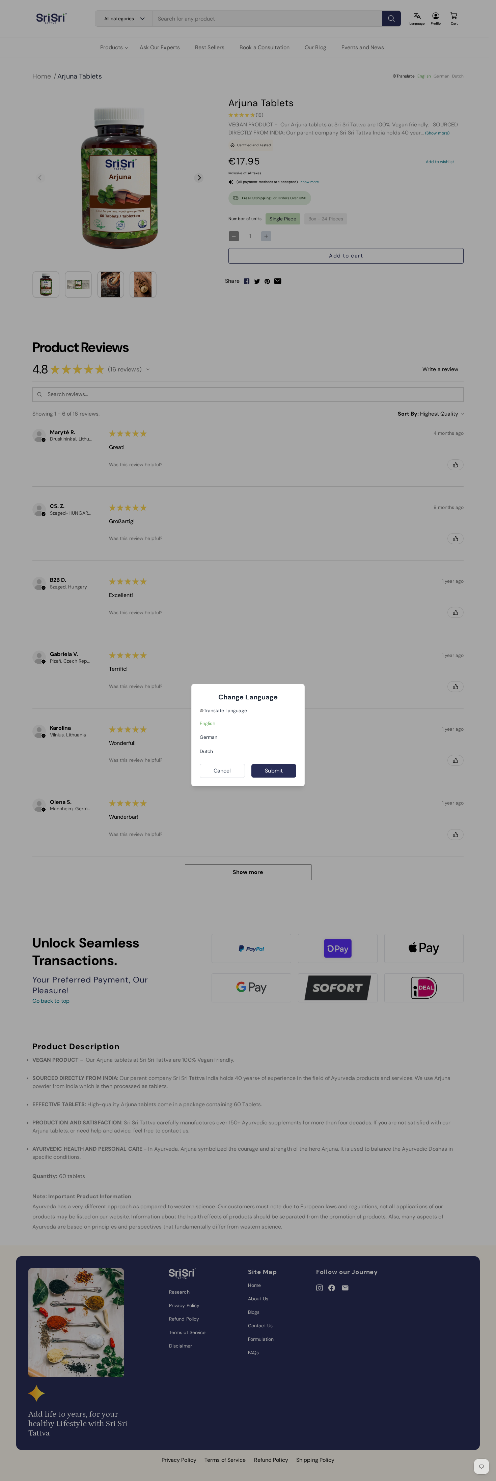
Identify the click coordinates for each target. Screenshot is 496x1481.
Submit (274, 770)
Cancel (222, 770)
